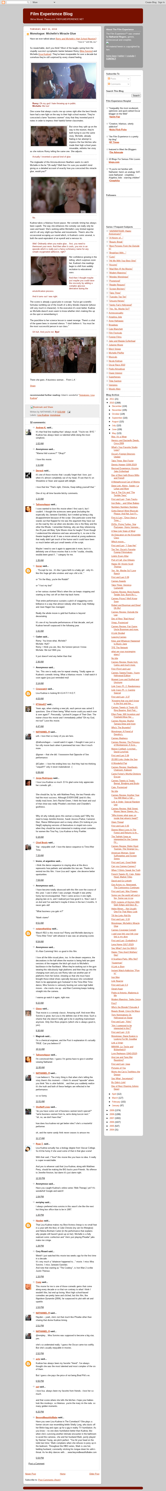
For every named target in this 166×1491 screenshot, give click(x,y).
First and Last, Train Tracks (124, 499)
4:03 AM (40, 699)
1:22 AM (40, 499)
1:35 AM (40, 560)
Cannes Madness (119, 738)
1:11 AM (39, 465)
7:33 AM (40, 855)
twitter (121, 56)
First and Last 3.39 (120, 577)
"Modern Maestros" (118, 273)
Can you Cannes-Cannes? (123, 866)
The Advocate (116, 152)
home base (111, 56)
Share (33, 386)
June (114, 429)
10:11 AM (40, 1049)
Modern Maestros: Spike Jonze (126, 999)
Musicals (113, 357)
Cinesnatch (41, 689)
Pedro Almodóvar (117, 369)
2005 (112, 1126)
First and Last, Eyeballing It (124, 941)
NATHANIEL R (43, 732)
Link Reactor (117, 981)
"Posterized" (114, 281)
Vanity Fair (114, 117)
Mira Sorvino (86, 51)
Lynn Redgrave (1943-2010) (124, 1053)
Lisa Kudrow (45, 54)
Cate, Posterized (119, 787)
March (115, 1098)
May (114, 433)
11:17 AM (40, 1138)
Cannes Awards (118, 581)
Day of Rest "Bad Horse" (123, 619)
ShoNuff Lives (43, 1107)
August (115, 422)
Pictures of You (118, 1068)
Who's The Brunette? (121, 727)
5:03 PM (40, 1458)
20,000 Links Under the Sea (124, 759)
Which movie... (118, 542)
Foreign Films (115, 337)
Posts (113, 79)
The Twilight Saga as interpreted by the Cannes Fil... (124, 839)
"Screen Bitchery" (117, 289)
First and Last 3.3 (119, 985)
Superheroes (115, 377)
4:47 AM (40, 726)
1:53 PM (40, 1307)
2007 (112, 1118)
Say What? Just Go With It (124, 948)
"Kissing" (113, 265)
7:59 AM (40, 880)
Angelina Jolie (115, 317)
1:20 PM (40, 1215)
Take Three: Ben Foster (122, 461)
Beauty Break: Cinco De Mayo (125, 1011)
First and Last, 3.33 (120, 919)
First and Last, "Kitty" (121, 1022)
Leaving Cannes (118, 637)
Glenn (39, 1009)
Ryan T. (39, 1144)
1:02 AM (40, 443)
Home (62, 1474)
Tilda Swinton (115, 381)
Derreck (39, 471)
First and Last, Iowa (120, 1064)
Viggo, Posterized (119, 623)
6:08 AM (40, 772)
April (114, 1094)
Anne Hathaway (116, 321)
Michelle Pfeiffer (116, 353)
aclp (38, 1359)
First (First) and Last (120, 669)
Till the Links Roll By (121, 915)
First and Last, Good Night (123, 862)
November (117, 410)
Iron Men (115, 977)
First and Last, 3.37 (120, 697)
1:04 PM (40, 1197)
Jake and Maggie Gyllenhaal (122, 341)
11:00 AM (40, 1067)
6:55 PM (40, 1381)
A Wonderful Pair (119, 763)
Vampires (113, 385)
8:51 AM (40, 923)
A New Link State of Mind (123, 531)
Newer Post (30, 1474)
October (116, 414)
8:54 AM (40, 941)
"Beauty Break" (116, 242)
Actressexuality (116, 313)
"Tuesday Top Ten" (118, 297)
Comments (115, 84)
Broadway (113, 325)
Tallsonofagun (43, 504)
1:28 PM (40, 1246)
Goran (39, 566)
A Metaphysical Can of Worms (125, 482)
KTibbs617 (41, 704)
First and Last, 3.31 (120, 1032)
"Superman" (117, 963)
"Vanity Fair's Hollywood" (120, 305)
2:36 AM (40, 662)
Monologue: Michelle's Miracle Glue (53, 33)
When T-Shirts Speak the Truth (125, 870)
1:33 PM (40, 1277)
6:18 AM (40, 837)
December (117, 406)
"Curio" (112, 257)
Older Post (94, 1474)
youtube (130, 56)
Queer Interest (115, 373)
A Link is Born (117, 967)
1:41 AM (40, 631)
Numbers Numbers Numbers (124, 507)
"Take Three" (115, 293)
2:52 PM (40, 1353)
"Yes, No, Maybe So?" (119, 309)
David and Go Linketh (121, 881)
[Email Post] (68, 412)
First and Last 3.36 (120, 755)
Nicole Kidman (115, 361)
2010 (112, 403)
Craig (38, 1282)
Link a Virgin (117, 1043)
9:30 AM (40, 1031)
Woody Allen (114, 389)
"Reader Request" (117, 285)
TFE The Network (119, 648)
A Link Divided (118, 633)
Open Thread (117, 822)
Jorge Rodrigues (44, 778)
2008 (112, 1114)
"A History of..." (116, 238)
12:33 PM (40, 1178)
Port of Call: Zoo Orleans (123, 560)
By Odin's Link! (118, 1082)
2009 (112, 1110)
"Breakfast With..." (117, 253)
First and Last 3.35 (120, 826)
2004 (112, 1130)
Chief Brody (42, 843)
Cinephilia (114, 181)
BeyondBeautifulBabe (46, 1417)
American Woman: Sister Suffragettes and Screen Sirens (124, 856)
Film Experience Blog (51, 13)
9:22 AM (40, 1003)
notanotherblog (43, 929)
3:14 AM (40, 683)
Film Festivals (115, 333)
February (116, 1102)
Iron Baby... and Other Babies (125, 503)
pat (37, 1387)
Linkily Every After (120, 556)
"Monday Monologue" (119, 277)
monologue (55, 415)
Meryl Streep (115, 349)
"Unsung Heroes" (117, 301)
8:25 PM (40, 1412)
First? (114, 1003)
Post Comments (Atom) (49, 1480)
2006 (112, 1122)
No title (114, 658)
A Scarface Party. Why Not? (124, 959)
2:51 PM (40, 1326)
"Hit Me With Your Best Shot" (122, 261)
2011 (112, 399)
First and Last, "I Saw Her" (123, 546)
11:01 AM (40, 1101)
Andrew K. (41, 428)
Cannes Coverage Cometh (123, 930)
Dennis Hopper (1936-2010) (124, 465)
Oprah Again (117, 989)
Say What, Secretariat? (122, 1078)
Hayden (39, 1221)
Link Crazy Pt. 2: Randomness (125, 686)
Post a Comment (36, 1464)
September (117, 418)
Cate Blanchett (116, 329)
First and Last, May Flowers (124, 891)
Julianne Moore (116, 345)
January (116, 1105)
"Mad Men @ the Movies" (121, 269)
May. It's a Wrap (119, 437)
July (114, 425)
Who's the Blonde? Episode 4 (125, 1007)
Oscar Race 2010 (117, 365)
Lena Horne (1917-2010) (122, 944)
